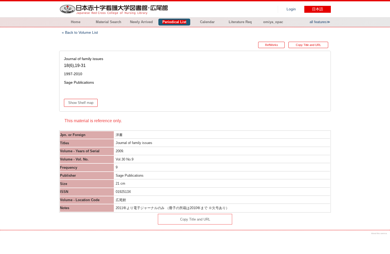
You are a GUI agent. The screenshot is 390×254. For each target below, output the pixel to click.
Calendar (207, 22)
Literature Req (240, 22)
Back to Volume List (81, 32)
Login (291, 9)
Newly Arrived (141, 22)
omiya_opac (273, 22)
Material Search (108, 22)
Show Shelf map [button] (80, 103)
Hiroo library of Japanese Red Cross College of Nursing (115, 9)
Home (75, 22)
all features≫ (320, 22)
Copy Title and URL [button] (308, 44)
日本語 (317, 9)
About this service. (379, 233)
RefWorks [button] (271, 44)
